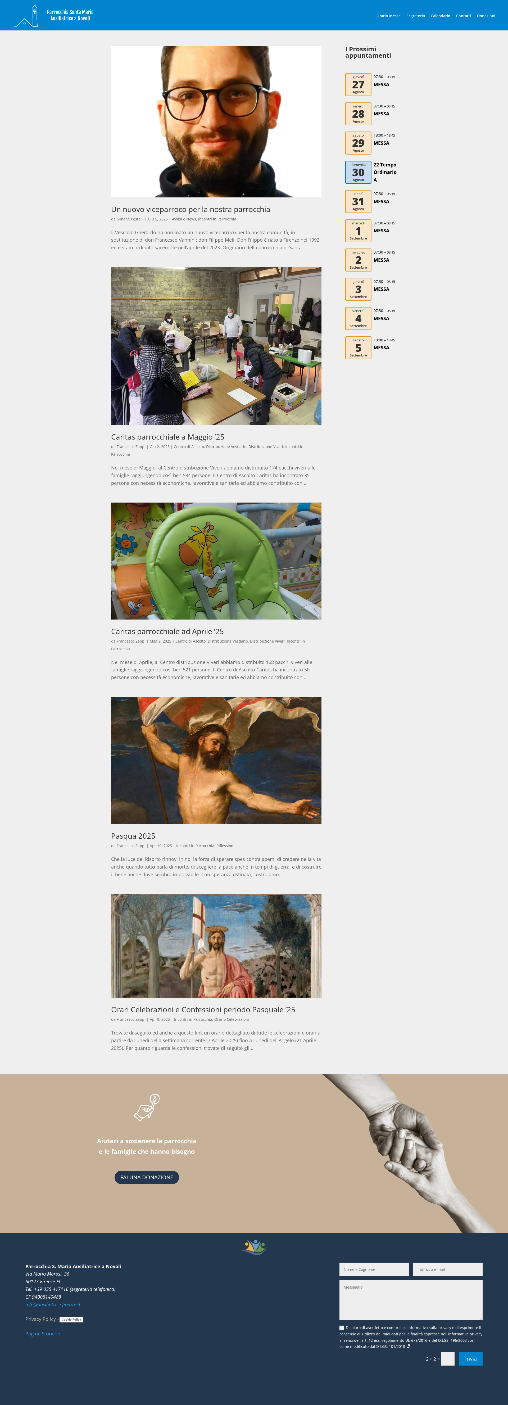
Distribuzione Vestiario (226, 446)
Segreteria (415, 15)
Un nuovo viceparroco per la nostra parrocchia (190, 209)
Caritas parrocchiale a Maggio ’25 (167, 437)
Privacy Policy (40, 1319)
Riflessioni (225, 845)
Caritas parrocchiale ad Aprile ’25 (167, 631)
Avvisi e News (184, 219)
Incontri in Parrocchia (217, 219)
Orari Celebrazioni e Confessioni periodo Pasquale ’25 (203, 1009)
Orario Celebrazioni (231, 1019)
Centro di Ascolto (189, 446)
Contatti (463, 15)
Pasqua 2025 (133, 836)
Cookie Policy (71, 1319)
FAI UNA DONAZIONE (146, 1177)
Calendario (440, 15)
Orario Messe (389, 15)
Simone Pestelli (130, 219)
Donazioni (486, 15)
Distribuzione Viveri (265, 446)
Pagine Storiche (42, 1333)
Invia (471, 1358)
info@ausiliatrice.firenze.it (52, 1304)
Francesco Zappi (131, 446)
